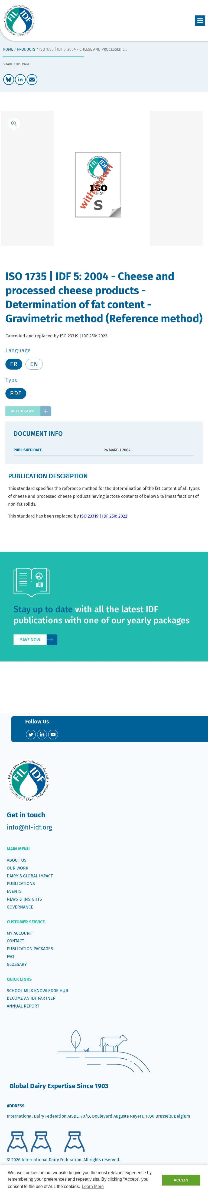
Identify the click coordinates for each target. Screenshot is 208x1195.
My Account (19, 933)
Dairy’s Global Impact (30, 875)
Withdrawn (23, 411)
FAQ (10, 956)
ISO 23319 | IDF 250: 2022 (103, 516)
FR (14, 364)
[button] (200, 20)
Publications (21, 883)
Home (8, 49)
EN (34, 364)
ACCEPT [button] (181, 1180)
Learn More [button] (93, 1186)
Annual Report (23, 1006)
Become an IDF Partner (31, 998)
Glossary (17, 964)
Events (14, 891)
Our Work (17, 868)
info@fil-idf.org (29, 827)
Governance (20, 907)
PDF (16, 393)
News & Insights (24, 899)
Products (26, 49)
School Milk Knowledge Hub (37, 990)
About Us (17, 860)
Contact (15, 940)
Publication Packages (30, 948)
